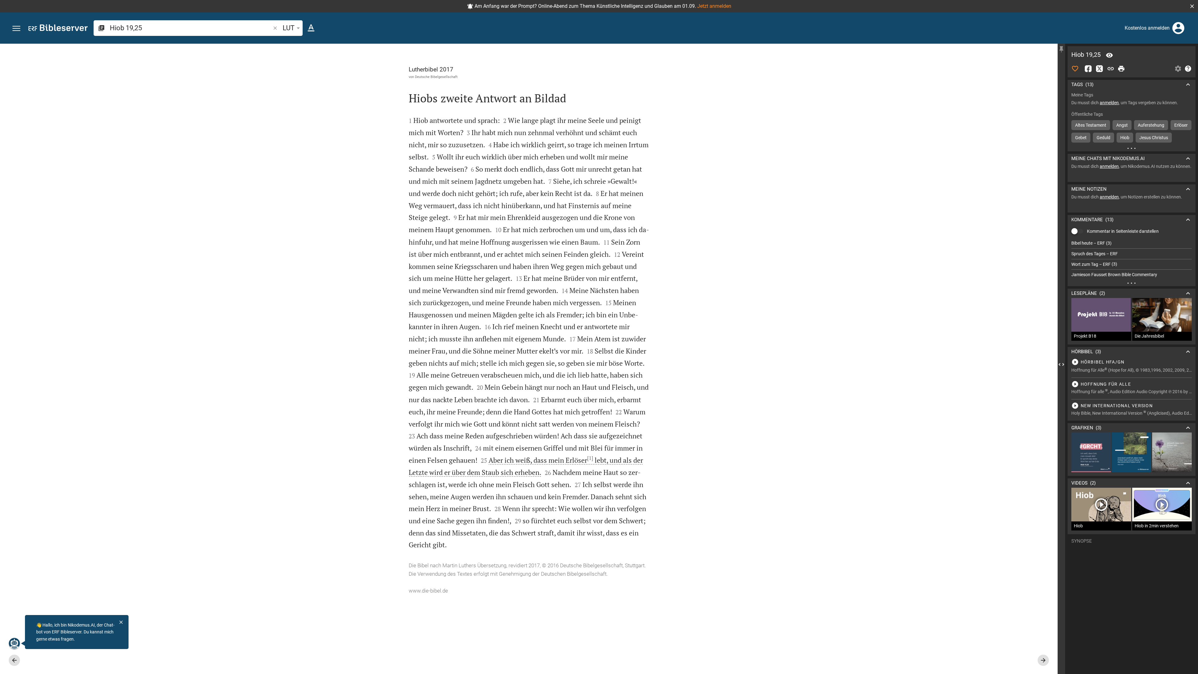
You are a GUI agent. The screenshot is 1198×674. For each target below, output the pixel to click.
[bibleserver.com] (58, 29)
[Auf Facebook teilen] (1088, 69)
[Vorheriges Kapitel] (14, 660)
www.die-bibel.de (428, 591)
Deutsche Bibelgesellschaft (436, 77)
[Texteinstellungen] (311, 28)
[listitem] (1132, 243)
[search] (190, 28)
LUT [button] (289, 28)
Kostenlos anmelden (1147, 28)
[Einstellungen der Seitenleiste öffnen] (1178, 69)
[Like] (1075, 69)
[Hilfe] (1188, 69)
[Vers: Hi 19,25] (1109, 55)
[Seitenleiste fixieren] (1061, 49)
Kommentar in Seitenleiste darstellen (1123, 231)
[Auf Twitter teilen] (1099, 69)
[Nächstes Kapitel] (1043, 660)
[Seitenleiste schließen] (1061, 364)
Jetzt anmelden (714, 6)
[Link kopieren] (1111, 69)
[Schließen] (121, 622)
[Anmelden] (1178, 28)
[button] (1192, 6)
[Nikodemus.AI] (14, 643)
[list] (1132, 259)
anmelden (1109, 102)
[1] (590, 458)
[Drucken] (1121, 69)
